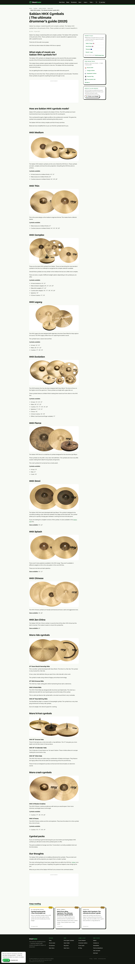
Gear (80, 2)
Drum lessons (82, 940)
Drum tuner (89, 67)
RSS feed (95, 953)
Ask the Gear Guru (99, 55)
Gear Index (67, 943)
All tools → (87, 82)
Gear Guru (66, 948)
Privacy (91, 958)
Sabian (74, 862)
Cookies (95, 958)
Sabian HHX (50, 8)
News (67, 2)
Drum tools (81, 945)
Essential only (14, 960)
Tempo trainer (90, 70)
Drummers (74, 2)
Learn (85, 2)
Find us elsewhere (98, 948)
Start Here (62, 2)
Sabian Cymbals (42, 8)
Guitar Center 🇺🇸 (90, 43)
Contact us (96, 943)
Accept (6, 960)
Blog (50, 940)
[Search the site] (96, 2)
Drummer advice (82, 943)
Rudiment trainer (90, 73)
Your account (96, 950)
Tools (91, 2)
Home (30, 8)
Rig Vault (66, 945)
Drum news (52, 943)
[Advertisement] (54, 94)
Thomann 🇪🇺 (89, 49)
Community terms (102, 958)
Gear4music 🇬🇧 (89, 46)
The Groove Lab (90, 79)
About (94, 940)
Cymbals (35, 8)
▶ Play (80, 948)
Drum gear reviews (69, 940)
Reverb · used (89, 52)
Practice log (89, 76)
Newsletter (96, 945)
